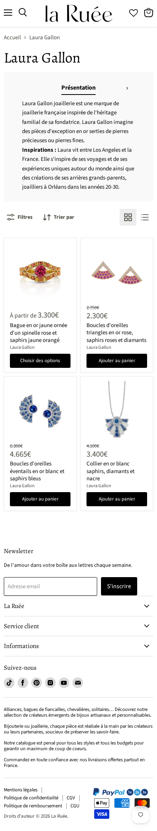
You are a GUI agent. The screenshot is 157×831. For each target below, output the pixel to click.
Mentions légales (20, 789)
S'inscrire (119, 586)
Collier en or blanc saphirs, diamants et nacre (111, 471)
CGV (71, 797)
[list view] (144, 217)
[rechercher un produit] (22, 12)
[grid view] (128, 217)
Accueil (12, 37)
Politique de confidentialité (31, 797)
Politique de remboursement (33, 805)
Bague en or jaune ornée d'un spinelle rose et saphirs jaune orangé (38, 332)
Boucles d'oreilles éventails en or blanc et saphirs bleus (37, 471)
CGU (74, 805)
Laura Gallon (22, 347)
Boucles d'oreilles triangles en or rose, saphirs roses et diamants (116, 332)
